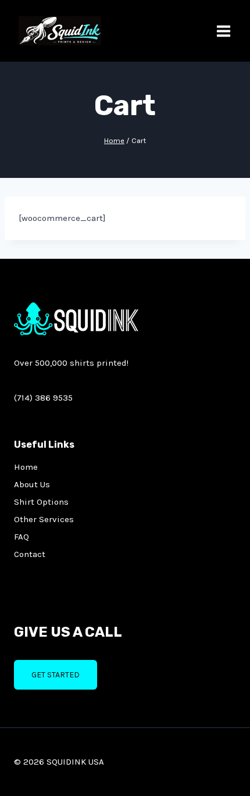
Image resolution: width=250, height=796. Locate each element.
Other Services (44, 519)
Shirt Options (41, 502)
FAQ (21, 536)
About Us (32, 484)
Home (26, 467)
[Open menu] (223, 31)
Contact (29, 554)
